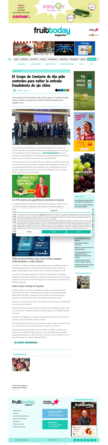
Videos (81, 64)
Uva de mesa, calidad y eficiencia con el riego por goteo (84, 205)
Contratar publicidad (19, 426)
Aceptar (79, 231)
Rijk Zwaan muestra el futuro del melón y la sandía (84, 248)
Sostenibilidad (52, 59)
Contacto (15, 413)
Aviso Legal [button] (42, 443)
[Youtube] (88, 440)
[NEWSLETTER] (45, 423)
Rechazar (54, 231)
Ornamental (64, 59)
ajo (15, 342)
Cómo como (91, 59)
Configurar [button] (64, 443)
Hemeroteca (22, 64)
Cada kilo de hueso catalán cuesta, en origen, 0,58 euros (83, 261)
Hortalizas (24, 59)
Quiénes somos (17, 410)
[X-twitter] (75, 440)
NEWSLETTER (53, 422)
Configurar (29, 231)
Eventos (83, 59)
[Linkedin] (85, 440)
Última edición (35, 64)
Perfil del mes (50, 64)
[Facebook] (81, 440)
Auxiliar (42, 59)
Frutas (16, 59)
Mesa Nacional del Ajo (51, 153)
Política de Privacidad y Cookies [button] (53, 443)
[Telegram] (91, 440)
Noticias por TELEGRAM (55, 411)
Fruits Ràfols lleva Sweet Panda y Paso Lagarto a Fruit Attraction (84, 201)
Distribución (74, 59)
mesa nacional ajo (31, 342)
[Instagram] (78, 440)
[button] (9, 59)
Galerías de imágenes (67, 64)
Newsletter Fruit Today (20, 418)
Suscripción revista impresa (21, 416)
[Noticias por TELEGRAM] (45, 412)
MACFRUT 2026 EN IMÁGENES (83, 273)
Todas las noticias (18, 424)
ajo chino (21, 342)
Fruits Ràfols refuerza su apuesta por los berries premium (84, 265)
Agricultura (34, 59)
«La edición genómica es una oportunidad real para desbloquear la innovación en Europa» (83, 254)
